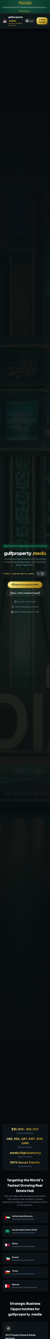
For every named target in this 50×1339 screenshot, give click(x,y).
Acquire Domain (42, 21)
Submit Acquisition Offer (26, 584)
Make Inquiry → (25, 11)
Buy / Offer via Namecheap (25, 593)
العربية (30, 21)
